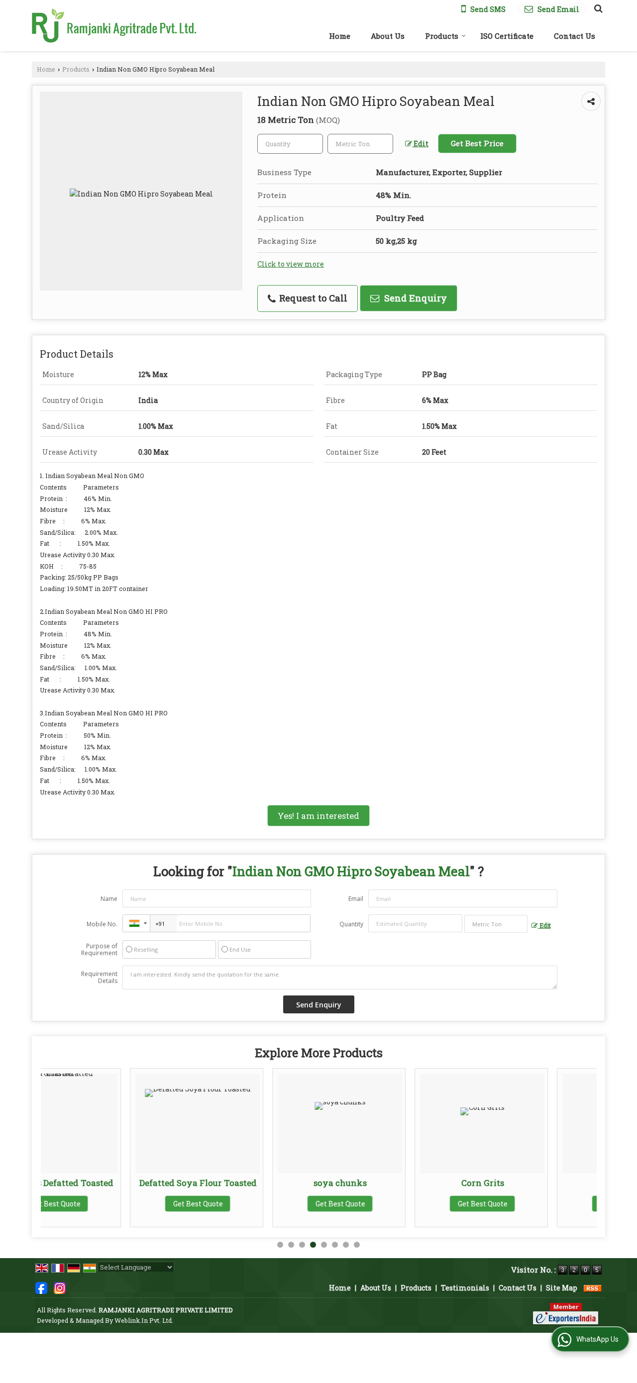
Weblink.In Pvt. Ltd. (143, 1320)
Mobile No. (102, 924)
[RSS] (593, 1287)
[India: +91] (136, 923)
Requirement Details (99, 978)
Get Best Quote (109, 1203)
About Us (388, 36)
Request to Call (312, 298)
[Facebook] (41, 1287)
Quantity (351, 924)
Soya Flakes (536, 1182)
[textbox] (360, 144)
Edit (420, 143)
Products (441, 36)
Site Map (561, 1287)
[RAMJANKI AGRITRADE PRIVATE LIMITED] (114, 25)
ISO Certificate (506, 36)
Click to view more (290, 264)
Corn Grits (394, 1182)
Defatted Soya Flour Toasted (109, 1182)
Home (339, 36)
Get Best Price (477, 143)
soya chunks (252, 1182)
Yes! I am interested (318, 815)
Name (109, 898)
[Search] (597, 7)
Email (355, 898)
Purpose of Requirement (99, 950)
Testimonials (465, 1287)
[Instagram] (60, 1287)
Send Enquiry (414, 298)
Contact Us (574, 36)
